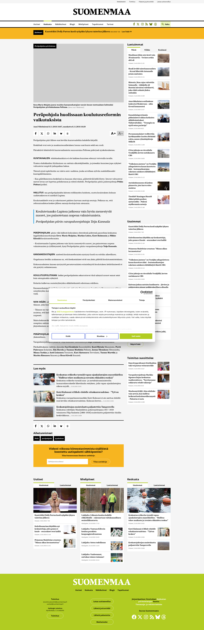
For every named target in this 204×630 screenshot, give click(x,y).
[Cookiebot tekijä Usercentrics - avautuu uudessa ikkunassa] (142, 292)
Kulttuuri (38, 32)
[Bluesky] (158, 618)
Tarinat (110, 24)
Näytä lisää (135, 344)
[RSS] (147, 24)
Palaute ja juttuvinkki (146, 2)
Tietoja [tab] (142, 300)
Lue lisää (126, 31)
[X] (139, 24)
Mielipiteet (84, 24)
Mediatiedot (121, 2)
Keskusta (48, 24)
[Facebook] (134, 24)
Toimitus (132, 2)
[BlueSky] (151, 24)
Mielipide (84, 523)
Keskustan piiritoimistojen (152, 600)
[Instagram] (143, 24)
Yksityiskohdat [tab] (89, 300)
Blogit (72, 24)
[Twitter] (141, 618)
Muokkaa (100, 336)
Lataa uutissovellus (164, 2)
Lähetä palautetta (102, 615)
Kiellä (68, 336)
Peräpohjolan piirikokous (45, 46)
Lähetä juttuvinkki (102, 608)
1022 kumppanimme (65, 312)
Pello (37, 438)
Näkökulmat (60, 24)
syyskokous (59, 438)
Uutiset (36, 24)
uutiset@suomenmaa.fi (55, 604)
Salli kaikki (136, 336)
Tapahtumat (97, 24)
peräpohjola (47, 438)
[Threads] (156, 24)
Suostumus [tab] (62, 300)
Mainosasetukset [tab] (115, 300)
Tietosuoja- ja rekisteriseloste (149, 604)
